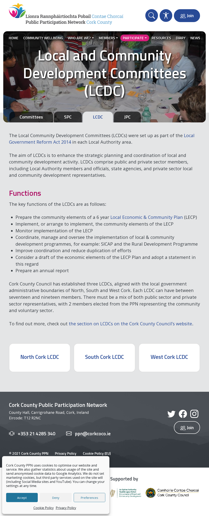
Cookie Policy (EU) (97, 453)
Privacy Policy (66, 508)
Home (13, 38)
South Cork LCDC (104, 357)
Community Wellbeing (43, 38)
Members (107, 38)
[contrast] (166, 15)
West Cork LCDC (169, 357)
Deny (55, 498)
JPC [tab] (127, 116)
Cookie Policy (43, 508)
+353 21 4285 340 (36, 433)
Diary (181, 38)
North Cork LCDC (39, 357)
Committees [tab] (31, 116)
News (195, 38)
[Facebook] (183, 413)
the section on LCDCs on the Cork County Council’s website (130, 324)
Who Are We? (79, 38)
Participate (133, 38)
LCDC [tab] (98, 116)
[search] (151, 15)
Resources (161, 38)
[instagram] (194, 413)
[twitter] (171, 413)
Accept (22, 498)
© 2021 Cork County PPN (28, 453)
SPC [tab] (68, 116)
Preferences (89, 498)
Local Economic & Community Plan (146, 217)
